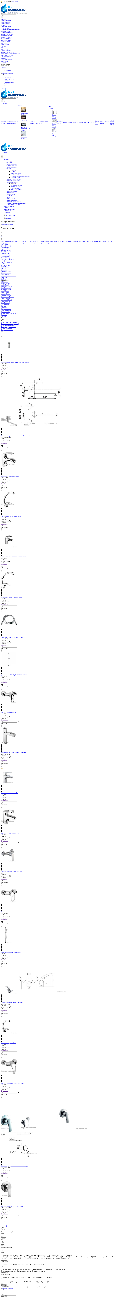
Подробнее (15, 1)
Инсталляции (102, 241)
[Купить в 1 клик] (1, 334)
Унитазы (92, 241)
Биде (96, 241)
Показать (3, 1285)
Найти (2, 1296)
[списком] (2, 331)
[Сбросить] (2, 1283)
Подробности (4, 370)
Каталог (9, 162)
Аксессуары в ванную (43, 243)
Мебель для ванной (16, 185)
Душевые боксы (26, 241)
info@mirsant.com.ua (7, 73)
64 (6, 1226)
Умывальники (86, 241)
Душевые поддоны (16, 241)
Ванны (13, 171)
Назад (10, 161)
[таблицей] (4, 331)
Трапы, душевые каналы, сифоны (27, 243)
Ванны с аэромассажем (41, 241)
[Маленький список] (1, 333)
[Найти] (2, 17)
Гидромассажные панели (11, 243)
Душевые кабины (6, 241)
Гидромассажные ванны (55, 241)
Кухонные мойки (77, 241)
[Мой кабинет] (1, 154)
